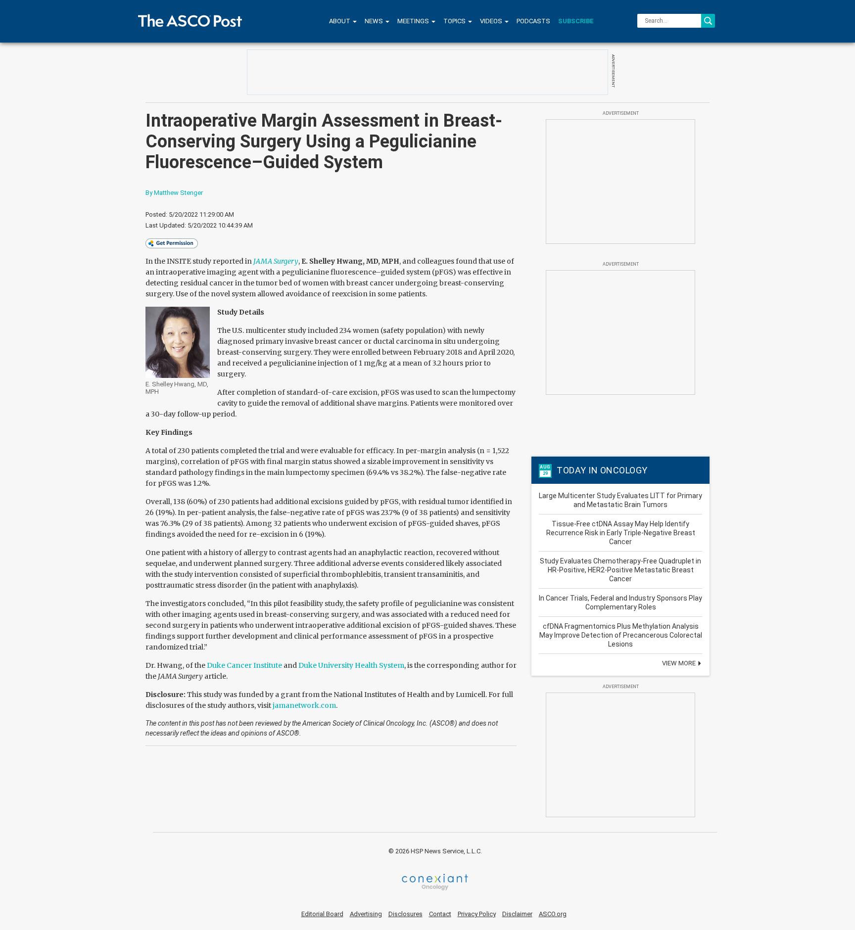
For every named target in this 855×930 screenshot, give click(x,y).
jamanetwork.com (304, 705)
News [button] (374, 21)
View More (679, 663)
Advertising (366, 914)
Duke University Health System (351, 665)
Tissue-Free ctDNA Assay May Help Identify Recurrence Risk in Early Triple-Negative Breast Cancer (620, 533)
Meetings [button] (413, 21)
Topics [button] (455, 21)
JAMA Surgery (275, 261)
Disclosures (405, 914)
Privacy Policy (477, 914)
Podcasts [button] (533, 21)
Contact (440, 914)
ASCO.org (553, 914)
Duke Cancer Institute (244, 665)
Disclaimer (517, 914)
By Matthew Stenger (174, 192)
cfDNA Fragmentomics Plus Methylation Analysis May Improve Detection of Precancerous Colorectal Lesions (620, 635)
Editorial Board (322, 914)
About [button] (340, 21)
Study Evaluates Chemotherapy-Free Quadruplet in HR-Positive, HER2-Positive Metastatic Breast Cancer (620, 570)
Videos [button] (492, 21)
